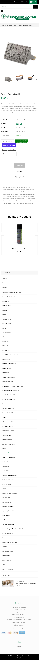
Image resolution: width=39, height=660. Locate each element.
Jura (3, 564)
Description (19, 165)
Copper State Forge (7, 381)
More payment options (9, 150)
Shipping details (19, 177)
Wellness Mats (6, 305)
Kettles (4, 314)
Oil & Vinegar (6, 515)
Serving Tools (6, 497)
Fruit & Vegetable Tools (8, 399)
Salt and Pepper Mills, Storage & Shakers (13, 529)
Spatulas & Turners (7, 426)
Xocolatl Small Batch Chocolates (11, 355)
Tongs (4, 417)
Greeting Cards (6, 319)
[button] (21, 141)
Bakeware (5, 283)
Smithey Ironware (7, 332)
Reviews (19, 171)
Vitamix (4, 546)
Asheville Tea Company (8, 444)
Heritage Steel (6, 359)
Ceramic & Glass (6, 435)
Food (3, 404)
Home (2, 25)
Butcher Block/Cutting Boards (10, 390)
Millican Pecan (6, 346)
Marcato (4, 328)
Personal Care (6, 301)
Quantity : (4, 119)
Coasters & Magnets (8, 506)
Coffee (4, 448)
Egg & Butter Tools (7, 551)
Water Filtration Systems (9, 377)
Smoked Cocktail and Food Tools (11, 297)
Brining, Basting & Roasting (9, 413)
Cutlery (4, 287)
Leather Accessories (7, 569)
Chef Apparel (6, 555)
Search (19, 646)
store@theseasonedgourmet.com (20, 628)
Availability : (5, 135)
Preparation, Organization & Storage (12, 386)
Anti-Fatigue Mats (7, 560)
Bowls (4, 538)
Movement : (4, 131)
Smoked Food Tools (8, 430)
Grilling (4, 488)
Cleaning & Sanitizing (8, 422)
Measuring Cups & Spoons (9, 493)
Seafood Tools (6, 462)
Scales (4, 520)
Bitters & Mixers (6, 484)
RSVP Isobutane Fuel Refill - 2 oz (19, 249)
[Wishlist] (26, 2)
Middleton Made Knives (9, 363)
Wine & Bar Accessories (8, 457)
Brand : (3, 127)
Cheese (4, 337)
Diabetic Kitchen (6, 368)
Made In (4, 310)
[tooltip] (27, 142)
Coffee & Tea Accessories (9, 475)
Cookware (5, 278)
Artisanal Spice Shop (8, 408)
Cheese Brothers (7, 439)
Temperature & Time (8, 524)
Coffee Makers (6, 471)
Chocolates (5, 372)
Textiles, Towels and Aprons (10, 395)
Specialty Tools (11, 25)
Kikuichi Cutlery (6, 323)
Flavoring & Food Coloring (9, 542)
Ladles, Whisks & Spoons (9, 480)
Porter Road (5, 350)
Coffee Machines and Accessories (11, 292)
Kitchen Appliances (7, 533)
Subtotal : (4, 123)
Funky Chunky (6, 341)
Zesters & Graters (7, 502)
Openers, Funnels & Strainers (10, 511)
